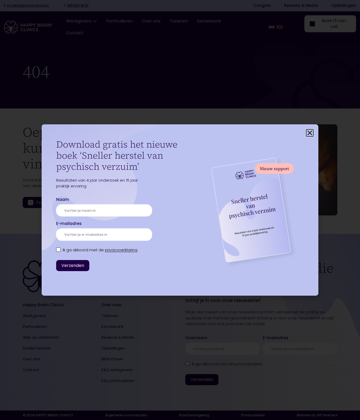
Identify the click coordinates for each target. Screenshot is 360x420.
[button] (310, 133)
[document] (180, 210)
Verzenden (72, 265)
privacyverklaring (121, 250)
